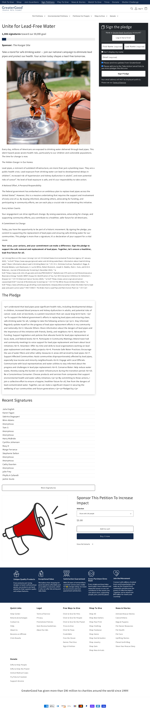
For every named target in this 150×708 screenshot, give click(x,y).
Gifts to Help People (18, 665)
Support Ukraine (17, 681)
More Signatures (48, 487)
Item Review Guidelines (46, 626)
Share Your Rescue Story (125, 646)
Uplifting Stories (122, 638)
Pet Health (120, 630)
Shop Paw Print (95, 622)
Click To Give (8, 2)
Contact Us (14, 622)
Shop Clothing (95, 626)
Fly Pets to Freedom (18, 677)
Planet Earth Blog (123, 642)
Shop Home (94, 634)
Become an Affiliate (18, 634)
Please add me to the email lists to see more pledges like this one (122, 67)
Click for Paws (68, 630)
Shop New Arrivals (96, 650)
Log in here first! (123, 37)
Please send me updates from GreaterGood (122, 62)
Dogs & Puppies (122, 622)
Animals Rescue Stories (125, 614)
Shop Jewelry (94, 642)
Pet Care (119, 634)
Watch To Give (95, 2)
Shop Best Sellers (96, 618)
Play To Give (63, 2)
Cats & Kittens (121, 618)
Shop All (92, 614)
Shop (19, 2)
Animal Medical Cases (19, 673)
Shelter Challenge (130, 2)
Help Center (15, 614)
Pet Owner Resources (124, 626)
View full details (83, 544)
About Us (13, 630)
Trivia (106, 2)
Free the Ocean (69, 638)
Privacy (40, 618)
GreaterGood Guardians (122, 32)
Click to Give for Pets (71, 614)
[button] (132, 8)
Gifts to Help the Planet (19, 669)
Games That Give (70, 642)
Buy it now (105, 536)
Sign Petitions (47, 2)
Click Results (15, 638)
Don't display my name (113, 52)
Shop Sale (93, 646)
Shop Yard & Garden (97, 638)
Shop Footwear (95, 630)
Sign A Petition (69, 646)
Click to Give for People (72, 618)
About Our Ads (42, 630)
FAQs (12, 626)
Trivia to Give (68, 626)
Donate (115, 2)
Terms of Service (119, 82)
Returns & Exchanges (18, 618)
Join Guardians (31, 2)
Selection (80, 508)
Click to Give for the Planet (74, 622)
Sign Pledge (123, 73)
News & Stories (78, 2)
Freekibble (67, 634)
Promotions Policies (45, 622)
